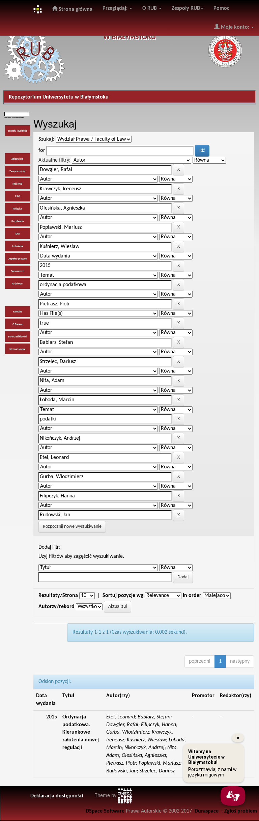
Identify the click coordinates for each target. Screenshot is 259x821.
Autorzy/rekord (56, 606)
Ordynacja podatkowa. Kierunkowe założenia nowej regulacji (80, 732)
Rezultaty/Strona (58, 595)
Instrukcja (17, 246)
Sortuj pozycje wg (123, 595)
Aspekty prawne (17, 258)
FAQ (17, 196)
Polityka (17, 209)
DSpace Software (105, 811)
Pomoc (221, 8)
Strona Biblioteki (17, 336)
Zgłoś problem (240, 811)
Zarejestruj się (17, 171)
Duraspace (207, 811)
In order (192, 595)
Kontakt (17, 311)
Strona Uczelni (17, 349)
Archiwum (17, 283)
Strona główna (74, 9)
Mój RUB (17, 184)
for (41, 150)
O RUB (150, 8)
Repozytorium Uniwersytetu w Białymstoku (59, 97)
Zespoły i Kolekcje (17, 131)
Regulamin (17, 221)
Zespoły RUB (186, 8)
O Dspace (17, 324)
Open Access (17, 271)
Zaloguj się (17, 159)
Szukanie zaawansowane (14, 117)
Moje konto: (235, 27)
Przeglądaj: (116, 8)
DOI (18, 233)
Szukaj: (46, 139)
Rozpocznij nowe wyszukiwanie (72, 526)
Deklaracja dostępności (56, 796)
